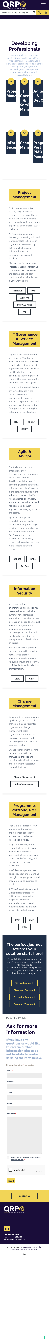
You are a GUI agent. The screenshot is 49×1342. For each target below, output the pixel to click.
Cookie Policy (37, 1247)
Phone (10, 1092)
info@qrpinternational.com (14, 1239)
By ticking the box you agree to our (25, 1159)
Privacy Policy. (17, 1160)
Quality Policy (33, 1249)
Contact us (24, 1195)
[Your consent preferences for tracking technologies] (44, 1337)
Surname (11, 1081)
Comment (11, 1114)
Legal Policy (27, 1247)
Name (10, 1071)
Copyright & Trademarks (19, 1249)
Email (10, 1103)
